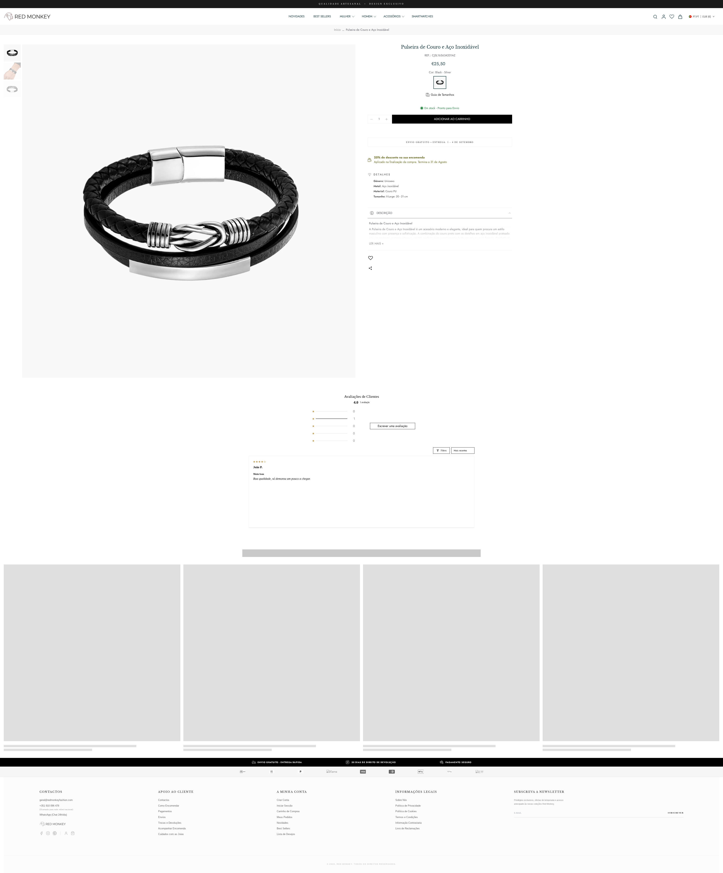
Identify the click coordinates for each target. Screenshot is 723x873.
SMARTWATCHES (422, 16)
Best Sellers (283, 828)
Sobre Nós (401, 800)
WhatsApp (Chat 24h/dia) (53, 814)
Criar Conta (283, 800)
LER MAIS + (376, 244)
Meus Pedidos (284, 817)
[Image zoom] (188, 211)
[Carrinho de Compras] (73, 833)
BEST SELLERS (322, 16)
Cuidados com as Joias (171, 834)
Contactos (163, 800)
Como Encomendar (168, 805)
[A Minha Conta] (66, 833)
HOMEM (367, 16)
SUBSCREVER (675, 813)
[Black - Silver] (440, 82)
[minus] (371, 119)
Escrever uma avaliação (392, 426)
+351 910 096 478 (56, 807)
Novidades (282, 822)
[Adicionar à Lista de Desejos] (371, 258)
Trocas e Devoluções (169, 822)
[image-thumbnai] (12, 52)
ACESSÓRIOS (392, 16)
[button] (701, 17)
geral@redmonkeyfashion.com (56, 800)
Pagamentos (165, 811)
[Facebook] (41, 833)
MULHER (345, 16)
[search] (655, 16)
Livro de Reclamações (407, 828)
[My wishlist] (672, 16)
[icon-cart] (680, 16)
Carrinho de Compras (288, 811)
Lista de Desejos (286, 834)
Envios (162, 817)
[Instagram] (48, 833)
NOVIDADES (296, 16)
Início (337, 30)
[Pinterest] (54, 833)
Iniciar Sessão (284, 805)
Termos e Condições (406, 817)
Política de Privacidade (408, 805)
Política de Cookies (406, 811)
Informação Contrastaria (408, 822)
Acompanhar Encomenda (172, 828)
